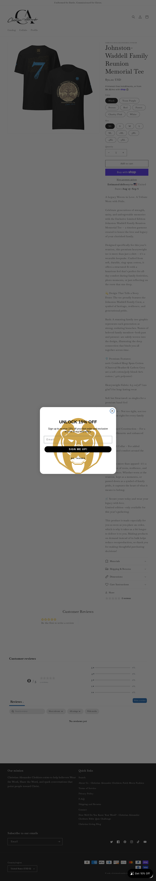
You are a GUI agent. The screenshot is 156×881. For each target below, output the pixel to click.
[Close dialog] (112, 411)
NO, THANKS (78, 458)
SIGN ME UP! (78, 449)
